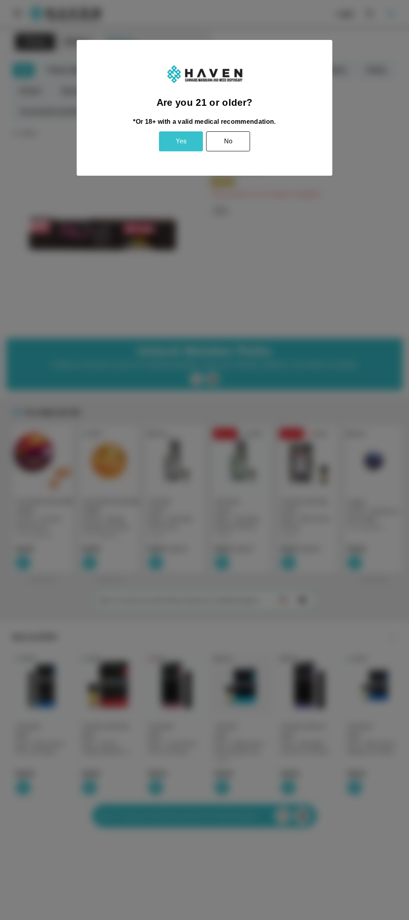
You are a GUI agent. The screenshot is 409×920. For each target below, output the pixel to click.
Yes (181, 141)
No (228, 141)
